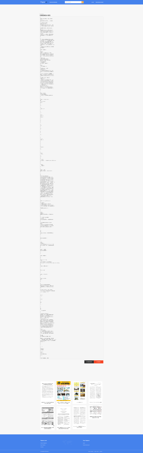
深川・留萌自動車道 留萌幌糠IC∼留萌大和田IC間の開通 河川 (47, 428)
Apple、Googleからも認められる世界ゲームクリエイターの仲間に (63, 403)
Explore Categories (43, 443)
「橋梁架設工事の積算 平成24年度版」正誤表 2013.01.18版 (95, 417)
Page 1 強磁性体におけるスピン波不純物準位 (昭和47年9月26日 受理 (63, 428)
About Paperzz (42, 444)
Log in (84, 443)
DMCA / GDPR (97, 451)
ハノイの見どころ (79, 402)
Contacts (41, 446)
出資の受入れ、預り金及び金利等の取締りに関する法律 (47, 403)
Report (99, 361)
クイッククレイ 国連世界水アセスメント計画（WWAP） (79, 427)
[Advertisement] (71, 9)
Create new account (86, 444)
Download (89, 361)
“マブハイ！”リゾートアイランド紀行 (95, 402)
